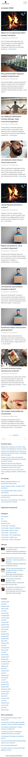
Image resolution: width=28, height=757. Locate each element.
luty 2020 (3, 707)
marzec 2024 (4, 629)
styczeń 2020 (5, 710)
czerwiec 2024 (5, 627)
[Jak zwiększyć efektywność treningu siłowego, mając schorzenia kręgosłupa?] (14, 105)
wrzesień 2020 (5, 691)
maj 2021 (3, 673)
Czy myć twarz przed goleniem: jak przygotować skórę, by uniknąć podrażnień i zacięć (15, 570)
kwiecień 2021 (5, 675)
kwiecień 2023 (5, 643)
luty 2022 (3, 652)
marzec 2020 (4, 705)
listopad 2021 (4, 659)
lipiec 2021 (4, 668)
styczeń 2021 (4, 682)
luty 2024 (3, 631)
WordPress (19, 755)
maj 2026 (3, 604)
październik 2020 (6, 689)
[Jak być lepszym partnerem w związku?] (14, 193)
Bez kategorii (4, 516)
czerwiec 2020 (5, 698)
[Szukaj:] (14, 439)
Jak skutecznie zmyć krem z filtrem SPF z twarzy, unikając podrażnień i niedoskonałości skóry (13, 471)
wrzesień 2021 (5, 664)
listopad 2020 (5, 687)
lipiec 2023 (4, 641)
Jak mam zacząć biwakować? (9, 745)
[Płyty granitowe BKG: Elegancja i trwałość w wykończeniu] (14, 63)
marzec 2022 (4, 650)
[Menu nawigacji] (25, 3)
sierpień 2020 (5, 693)
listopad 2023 (5, 636)
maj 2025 (3, 620)
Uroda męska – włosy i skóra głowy (10, 539)
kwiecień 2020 (5, 703)
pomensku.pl (6, 38)
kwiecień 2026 (5, 606)
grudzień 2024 (5, 624)
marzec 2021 (4, 677)
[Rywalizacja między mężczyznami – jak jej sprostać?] (14, 316)
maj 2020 (3, 700)
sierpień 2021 (4, 666)
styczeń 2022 (5, 654)
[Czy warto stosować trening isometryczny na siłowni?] (14, 357)
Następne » (16, 435)
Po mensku (4, 521)
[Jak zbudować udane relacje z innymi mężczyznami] (14, 149)
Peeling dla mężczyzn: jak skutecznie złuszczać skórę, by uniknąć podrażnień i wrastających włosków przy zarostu (12, 465)
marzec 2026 (4, 608)
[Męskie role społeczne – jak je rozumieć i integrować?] (14, 235)
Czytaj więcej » (12, 49)
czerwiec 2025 (5, 618)
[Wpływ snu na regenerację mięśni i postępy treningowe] (14, 21)
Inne (2, 519)
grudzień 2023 (5, 634)
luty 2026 (3, 611)
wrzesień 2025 (5, 615)
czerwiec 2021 (5, 670)
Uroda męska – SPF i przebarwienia (10, 535)
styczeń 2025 (5, 622)
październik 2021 (5, 661)
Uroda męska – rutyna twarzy (9, 532)
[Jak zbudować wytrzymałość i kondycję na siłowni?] (14, 276)
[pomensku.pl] (5, 2)
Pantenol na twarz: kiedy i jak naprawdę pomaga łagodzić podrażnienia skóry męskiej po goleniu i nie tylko (13, 459)
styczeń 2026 (5, 613)
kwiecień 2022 (5, 647)
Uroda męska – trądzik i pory (9, 537)
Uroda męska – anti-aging (8, 525)
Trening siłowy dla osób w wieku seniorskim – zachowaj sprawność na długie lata (16, 560)
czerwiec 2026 (5, 601)
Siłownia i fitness (5, 523)
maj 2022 (3, 645)
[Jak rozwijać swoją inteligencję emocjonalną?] (14, 400)
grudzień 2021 (5, 657)
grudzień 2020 (5, 684)
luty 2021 (3, 680)
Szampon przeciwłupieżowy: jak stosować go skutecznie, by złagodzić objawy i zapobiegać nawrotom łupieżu (13, 453)
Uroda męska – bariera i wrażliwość (11, 528)
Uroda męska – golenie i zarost (9, 530)
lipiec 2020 (4, 696)
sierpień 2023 (5, 638)
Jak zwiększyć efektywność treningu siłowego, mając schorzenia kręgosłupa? (11, 119)
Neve (7, 755)
